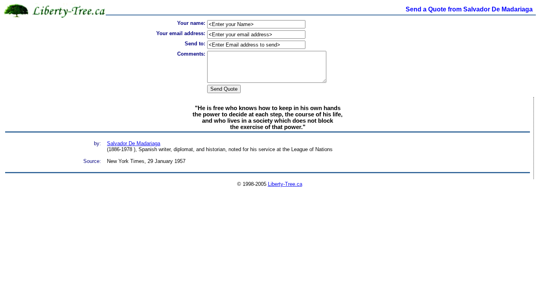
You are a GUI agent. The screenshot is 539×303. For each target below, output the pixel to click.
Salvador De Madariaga (133, 143)
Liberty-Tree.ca (285, 184)
